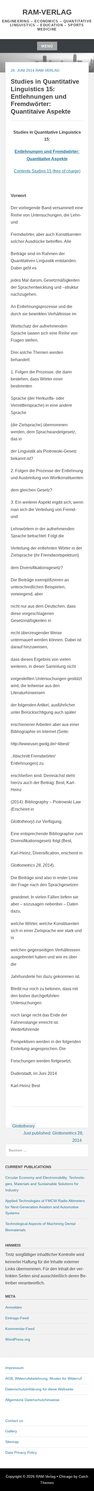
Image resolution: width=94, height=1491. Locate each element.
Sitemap (12, 1442)
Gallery (11, 1431)
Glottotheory (23, 1126)
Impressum (14, 1368)
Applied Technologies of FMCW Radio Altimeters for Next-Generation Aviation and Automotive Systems (45, 1207)
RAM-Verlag (47, 12)
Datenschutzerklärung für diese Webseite (39, 1389)
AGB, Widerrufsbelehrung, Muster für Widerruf (43, 1378)
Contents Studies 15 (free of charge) (47, 171)
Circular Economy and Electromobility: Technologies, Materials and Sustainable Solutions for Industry (45, 1183)
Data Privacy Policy (21, 1452)
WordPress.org (17, 1339)
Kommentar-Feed (19, 1329)
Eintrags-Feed (17, 1318)
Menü (47, 46)
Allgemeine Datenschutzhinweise (32, 1400)
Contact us (14, 1421)
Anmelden (13, 1307)
